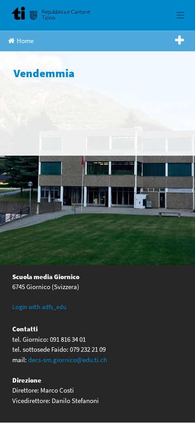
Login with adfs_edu (39, 307)
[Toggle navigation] (180, 15)
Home (25, 40)
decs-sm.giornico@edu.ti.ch (67, 359)
